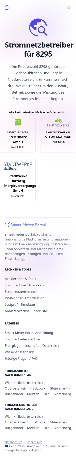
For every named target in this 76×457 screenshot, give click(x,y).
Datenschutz (13, 442)
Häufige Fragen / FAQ (21, 358)
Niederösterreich (30, 382)
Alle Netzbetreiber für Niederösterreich (38, 112)
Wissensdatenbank (19, 352)
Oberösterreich (17, 388)
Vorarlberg (62, 394)
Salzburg (39, 388)
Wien (9, 382)
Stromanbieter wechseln (24, 339)
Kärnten (33, 394)
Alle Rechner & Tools (20, 279)
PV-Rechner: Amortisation (24, 298)
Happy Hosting (31, 450)
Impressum (34, 442)
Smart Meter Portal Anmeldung (29, 333)
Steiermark (58, 388)
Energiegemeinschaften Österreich (32, 345)
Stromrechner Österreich (24, 285)
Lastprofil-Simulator (20, 304)
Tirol (46, 394)
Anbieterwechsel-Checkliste (26, 311)
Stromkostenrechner (21, 291)
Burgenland (14, 394)
